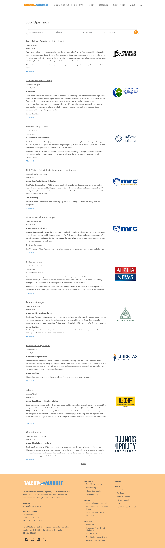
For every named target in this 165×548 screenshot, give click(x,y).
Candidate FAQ (92, 494)
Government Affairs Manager (40, 217)
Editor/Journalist (34, 261)
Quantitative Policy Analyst (39, 80)
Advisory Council (123, 500)
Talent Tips (90, 524)
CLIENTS (91, 5)
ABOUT (132, 5)
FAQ (118, 503)
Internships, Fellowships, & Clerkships (95, 529)
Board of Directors (123, 496)
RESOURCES (103, 5)
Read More (30, 71)
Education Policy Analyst (38, 345)
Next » (83, 463)
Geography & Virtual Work (96, 512)
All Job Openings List (94, 491)
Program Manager (35, 302)
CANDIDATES (78, 5)
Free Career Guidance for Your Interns (97, 507)
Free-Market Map (93, 533)
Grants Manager (34, 432)
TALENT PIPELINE (119, 5)
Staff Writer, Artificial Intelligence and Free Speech (51, 169)
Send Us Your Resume (94, 484)
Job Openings (91, 487)
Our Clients (90, 516)
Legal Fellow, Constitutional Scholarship (45, 41)
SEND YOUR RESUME (61, 5)
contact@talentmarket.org (32, 506)
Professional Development (95, 540)
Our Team (120, 493)
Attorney (30, 389)
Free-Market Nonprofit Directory (98, 537)
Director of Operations (37, 126)
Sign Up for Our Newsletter (127, 507)
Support (120, 489)
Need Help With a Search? (96, 503)
